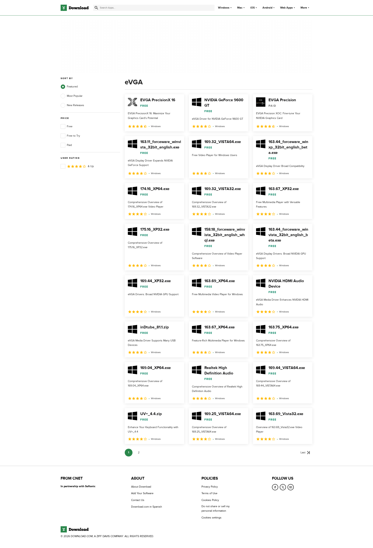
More (304, 7)
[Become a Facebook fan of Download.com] (275, 487)
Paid (69, 145)
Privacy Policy (209, 486)
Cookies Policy (210, 500)
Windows (223, 7)
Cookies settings (211, 517)
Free (69, 126)
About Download (141, 486)
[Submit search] (96, 8)
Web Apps (286, 7)
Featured (72, 86)
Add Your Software (142, 493)
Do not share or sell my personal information (215, 509)
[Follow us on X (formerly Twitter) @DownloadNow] (283, 487)
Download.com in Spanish (146, 507)
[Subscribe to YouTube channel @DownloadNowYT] (291, 487)
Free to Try (73, 135)
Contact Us (137, 500)
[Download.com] (75, 8)
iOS (252, 7)
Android (267, 7)
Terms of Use (209, 493)
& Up (91, 166)
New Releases (75, 105)
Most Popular (75, 96)
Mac (239, 7)
